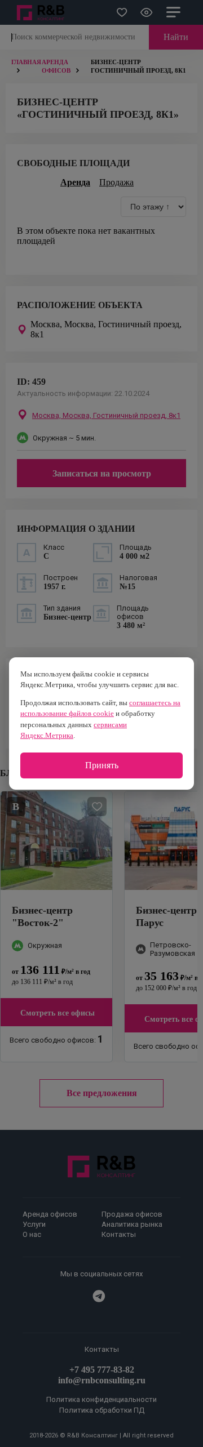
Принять (101, 765)
